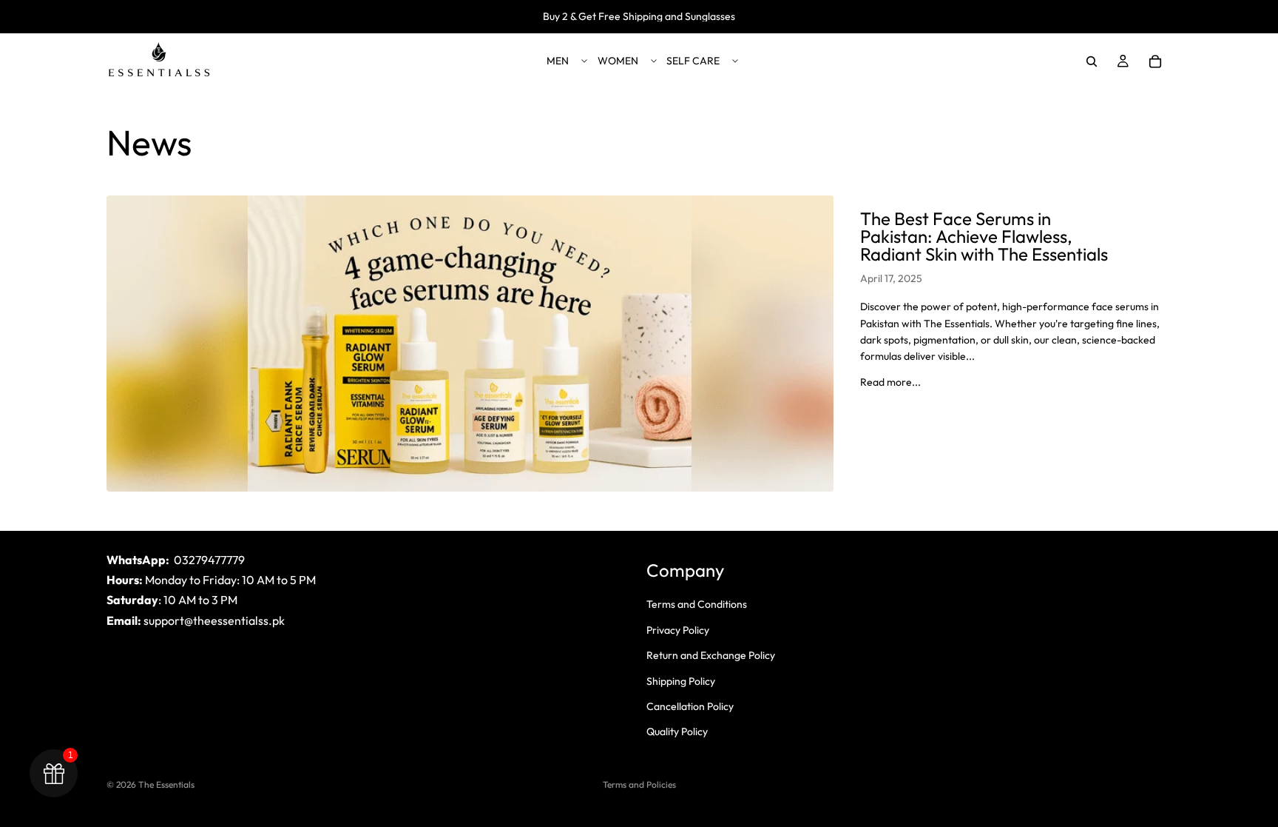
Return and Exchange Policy (710, 655)
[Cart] (1155, 61)
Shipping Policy (680, 681)
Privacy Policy (677, 630)
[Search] (1091, 61)
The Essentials (166, 784)
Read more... (890, 382)
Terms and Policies (639, 784)
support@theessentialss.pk (214, 620)
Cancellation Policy (690, 706)
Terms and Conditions (696, 604)
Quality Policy (677, 731)
